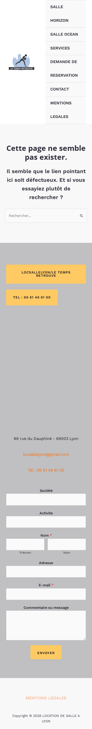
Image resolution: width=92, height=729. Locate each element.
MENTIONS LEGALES (61, 110)
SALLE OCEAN (64, 34)
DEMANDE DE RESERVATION (64, 68)
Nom (46, 535)
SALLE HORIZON (59, 13)
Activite (46, 513)
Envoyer (46, 653)
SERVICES (60, 48)
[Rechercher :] (46, 215)
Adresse (46, 563)
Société (46, 490)
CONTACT (59, 89)
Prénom (25, 552)
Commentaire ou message (46, 607)
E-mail (46, 585)
